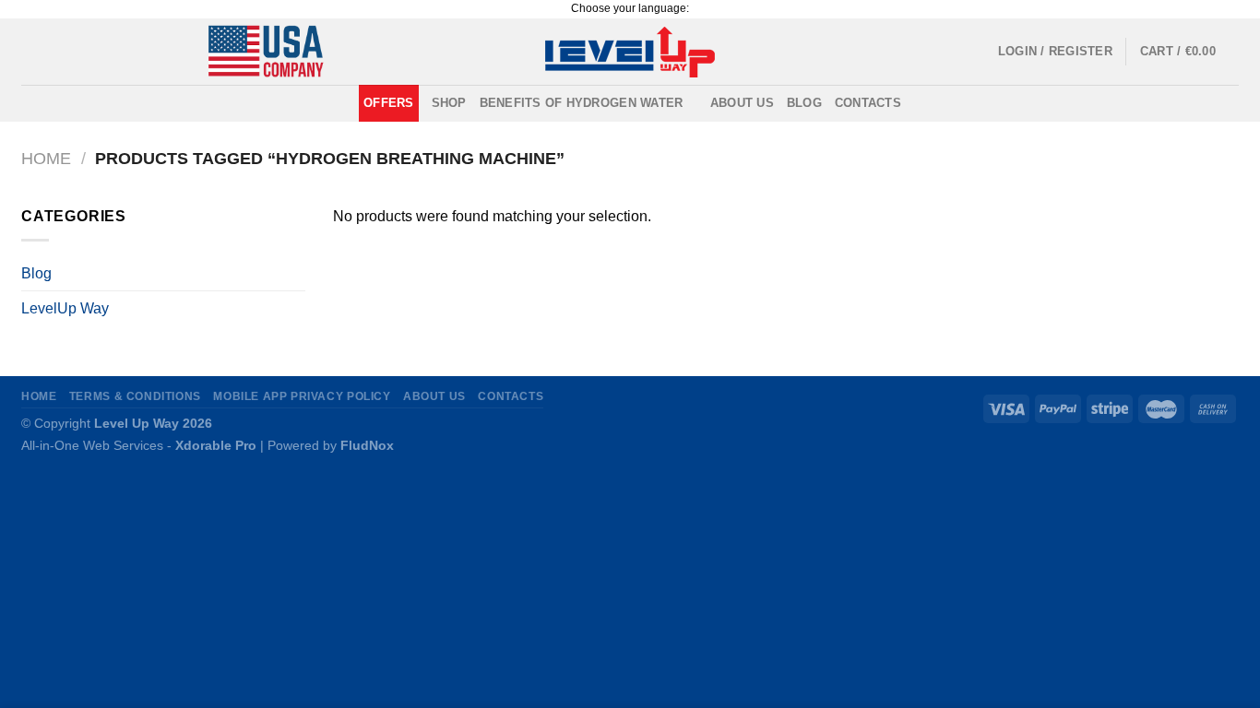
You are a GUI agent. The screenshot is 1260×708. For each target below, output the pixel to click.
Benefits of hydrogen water (581, 103)
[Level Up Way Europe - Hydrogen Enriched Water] (630, 51)
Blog (804, 103)
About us (742, 103)
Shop (449, 103)
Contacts (868, 103)
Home (46, 158)
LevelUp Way (65, 308)
